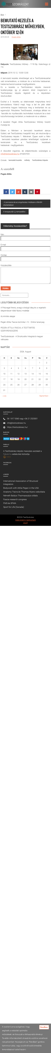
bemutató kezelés (15, 160)
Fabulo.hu (7, 454)
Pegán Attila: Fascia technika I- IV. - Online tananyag (22, 322)
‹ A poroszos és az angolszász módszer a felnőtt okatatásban (22, 203)
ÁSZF (25, 523)
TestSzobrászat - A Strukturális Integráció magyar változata (22, 338)
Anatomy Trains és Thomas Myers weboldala (24, 492)
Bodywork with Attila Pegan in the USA (21, 488)
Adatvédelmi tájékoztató (25, 520)
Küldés (6, 288)
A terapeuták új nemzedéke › (14, 212)
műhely (27, 160)
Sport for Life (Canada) (13, 507)
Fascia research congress (15, 499)
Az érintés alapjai (8, 316)
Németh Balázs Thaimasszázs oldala (20, 495)
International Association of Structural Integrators (20, 482)
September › (44, 396)
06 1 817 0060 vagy (15, 418)
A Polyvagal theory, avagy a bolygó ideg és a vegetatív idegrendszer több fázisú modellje (23, 309)
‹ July (4, 396)
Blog (2, 15)
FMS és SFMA (9, 503)
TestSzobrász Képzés (40, 160)
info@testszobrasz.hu (10, 154)
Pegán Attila (16, 37)
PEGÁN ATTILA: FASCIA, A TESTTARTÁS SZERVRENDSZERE (18, 329)
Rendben (44, 1027)
